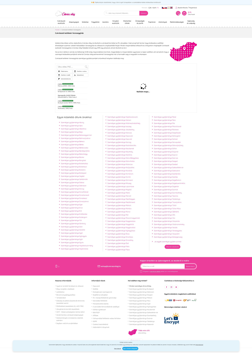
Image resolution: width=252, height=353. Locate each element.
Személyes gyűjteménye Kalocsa (119, 133)
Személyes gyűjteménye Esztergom (74, 217)
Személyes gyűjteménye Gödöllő (73, 230)
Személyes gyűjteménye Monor (118, 212)
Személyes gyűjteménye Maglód (119, 190)
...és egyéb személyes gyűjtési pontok (167, 242)
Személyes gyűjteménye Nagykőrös (120, 224)
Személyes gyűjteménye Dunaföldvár (74, 192)
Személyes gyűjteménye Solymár (166, 152)
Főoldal (57, 29)
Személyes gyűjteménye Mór (118, 215)
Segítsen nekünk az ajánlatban (67, 323)
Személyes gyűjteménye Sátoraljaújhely (168, 145)
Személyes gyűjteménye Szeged (166, 161)
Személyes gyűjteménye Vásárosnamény (169, 224)
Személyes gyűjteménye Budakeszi (74, 167)
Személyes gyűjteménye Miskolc (119, 205)
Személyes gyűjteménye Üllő (164, 215)
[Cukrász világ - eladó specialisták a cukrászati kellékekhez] (65, 13)
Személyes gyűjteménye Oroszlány (120, 240)
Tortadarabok (61, 298)
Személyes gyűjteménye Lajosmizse (120, 186)
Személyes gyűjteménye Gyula (72, 242)
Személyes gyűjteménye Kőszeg (119, 183)
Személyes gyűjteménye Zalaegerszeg (168, 237)
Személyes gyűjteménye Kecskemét (120, 149)
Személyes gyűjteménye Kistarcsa (119, 164)
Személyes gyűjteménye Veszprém (167, 234)
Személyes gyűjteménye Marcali (119, 196)
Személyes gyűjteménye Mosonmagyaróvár (123, 218)
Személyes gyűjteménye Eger (72, 205)
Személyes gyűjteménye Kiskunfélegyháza (123, 158)
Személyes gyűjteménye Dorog (72, 189)
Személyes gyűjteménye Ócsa (118, 234)
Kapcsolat (96, 286)
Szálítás (95, 289)
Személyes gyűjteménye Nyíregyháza (121, 231)
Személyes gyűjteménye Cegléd (72, 176)
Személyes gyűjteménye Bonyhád (73, 160)
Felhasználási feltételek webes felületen (107, 318)
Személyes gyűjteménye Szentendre (167, 174)
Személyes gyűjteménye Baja (72, 132)
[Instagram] (171, 287)
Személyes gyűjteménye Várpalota (167, 221)
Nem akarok (117, 348)
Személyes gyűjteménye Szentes (166, 177)
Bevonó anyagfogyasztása (65, 295)
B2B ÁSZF (96, 312)
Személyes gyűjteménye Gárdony (73, 224)
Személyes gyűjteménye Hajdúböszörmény (77, 246)
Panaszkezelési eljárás (100, 304)
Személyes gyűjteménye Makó (118, 193)
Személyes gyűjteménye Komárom (120, 174)
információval (199, 344)
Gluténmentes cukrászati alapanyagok (69, 315)
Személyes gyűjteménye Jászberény (120, 130)
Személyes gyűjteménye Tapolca (166, 196)
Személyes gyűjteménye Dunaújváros (75, 201)
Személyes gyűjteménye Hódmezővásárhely (123, 123)
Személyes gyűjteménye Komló (119, 177)
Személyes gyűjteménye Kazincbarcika (121, 145)
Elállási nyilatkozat (99, 310)
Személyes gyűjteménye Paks (118, 246)
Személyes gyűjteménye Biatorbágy (74, 154)
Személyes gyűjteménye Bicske (72, 157)
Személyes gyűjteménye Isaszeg (119, 126)
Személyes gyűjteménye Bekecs (72, 141)
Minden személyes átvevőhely (140, 286)
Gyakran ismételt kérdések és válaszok (69, 286)
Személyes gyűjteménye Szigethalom (167, 180)
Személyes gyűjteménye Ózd (118, 243)
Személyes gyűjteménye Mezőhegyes (121, 199)
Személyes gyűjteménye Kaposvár (120, 136)
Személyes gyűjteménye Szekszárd (167, 171)
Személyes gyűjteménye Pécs (165, 120)
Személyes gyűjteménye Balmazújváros (75, 138)
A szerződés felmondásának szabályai (106, 307)
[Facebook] (166, 287)
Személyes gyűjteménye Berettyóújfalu (75, 151)
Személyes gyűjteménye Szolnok (166, 190)
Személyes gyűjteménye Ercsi (72, 208)
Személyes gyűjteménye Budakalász (74, 164)
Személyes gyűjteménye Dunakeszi (74, 198)
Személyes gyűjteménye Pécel (165, 117)
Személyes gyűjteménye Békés (72, 145)
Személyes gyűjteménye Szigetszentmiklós (169, 183)
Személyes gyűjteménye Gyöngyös (74, 236)
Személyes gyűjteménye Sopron (165, 155)
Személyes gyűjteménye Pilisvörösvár (167, 126)
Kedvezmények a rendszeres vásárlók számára (69, 319)
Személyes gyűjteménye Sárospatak (167, 142)
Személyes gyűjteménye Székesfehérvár (168, 167)
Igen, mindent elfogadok (130, 348)
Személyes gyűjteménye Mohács (119, 209)
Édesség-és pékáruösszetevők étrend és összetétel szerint (70, 302)
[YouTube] (176, 287)
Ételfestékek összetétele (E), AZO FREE (70, 306)
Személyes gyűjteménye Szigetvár (166, 186)
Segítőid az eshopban (100, 295)
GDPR (95, 321)
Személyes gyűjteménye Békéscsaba (74, 148)
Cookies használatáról (100, 324)
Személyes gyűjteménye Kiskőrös (119, 155)
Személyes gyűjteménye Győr (72, 239)
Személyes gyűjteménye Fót (71, 220)
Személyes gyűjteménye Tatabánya (167, 199)
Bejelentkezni (190, 266)
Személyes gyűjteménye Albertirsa (73, 129)
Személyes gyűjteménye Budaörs (73, 170)
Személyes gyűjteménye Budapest (73, 173)
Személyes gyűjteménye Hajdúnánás (74, 249)
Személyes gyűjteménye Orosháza (120, 237)
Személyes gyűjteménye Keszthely (120, 152)
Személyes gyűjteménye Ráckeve (166, 130)
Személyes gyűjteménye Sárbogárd (167, 136)
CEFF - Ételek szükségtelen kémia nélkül (70, 312)
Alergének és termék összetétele (67, 309)
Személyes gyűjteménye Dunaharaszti (75, 195)
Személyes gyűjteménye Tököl (165, 205)
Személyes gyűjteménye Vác (164, 218)
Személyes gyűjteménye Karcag (119, 142)
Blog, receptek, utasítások (65, 289)
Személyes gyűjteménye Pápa (118, 250)
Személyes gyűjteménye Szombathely (168, 193)
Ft (158, 8)
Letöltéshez (60, 292)
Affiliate (95, 315)
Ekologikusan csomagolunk (102, 292)
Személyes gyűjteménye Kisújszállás (120, 167)
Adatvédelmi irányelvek (101, 327)
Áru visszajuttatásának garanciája (104, 298)
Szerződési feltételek (100, 301)
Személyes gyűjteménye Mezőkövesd (121, 202)
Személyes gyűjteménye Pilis (164, 123)
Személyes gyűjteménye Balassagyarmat (76, 135)
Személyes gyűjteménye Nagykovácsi (121, 227)
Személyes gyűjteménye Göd (71, 227)
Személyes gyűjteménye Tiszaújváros (167, 202)
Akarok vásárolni (172, 247)
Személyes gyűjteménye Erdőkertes (74, 214)
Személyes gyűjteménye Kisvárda (119, 171)
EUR (154, 8)
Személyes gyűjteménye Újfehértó (166, 212)
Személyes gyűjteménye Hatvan (119, 120)
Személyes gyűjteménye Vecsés (165, 227)
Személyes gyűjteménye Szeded (166, 164)
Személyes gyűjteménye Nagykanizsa (121, 221)
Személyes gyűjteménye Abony (72, 122)
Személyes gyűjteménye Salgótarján (167, 133)
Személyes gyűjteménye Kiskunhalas (121, 161)
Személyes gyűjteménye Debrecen (73, 186)
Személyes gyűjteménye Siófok (165, 149)
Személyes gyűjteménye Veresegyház (168, 231)
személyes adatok (155, 271)
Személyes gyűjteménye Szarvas (166, 158)
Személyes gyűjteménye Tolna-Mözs (167, 209)
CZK (149, 8)
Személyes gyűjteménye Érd (71, 211)
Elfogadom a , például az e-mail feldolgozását (160, 271)
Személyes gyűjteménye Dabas (72, 182)
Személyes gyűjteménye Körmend (120, 180)
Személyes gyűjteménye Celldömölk (74, 179)
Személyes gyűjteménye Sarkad (165, 139)
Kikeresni (144, 13)
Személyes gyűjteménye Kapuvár (119, 139)
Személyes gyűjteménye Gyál (72, 233)
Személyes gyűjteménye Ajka (71, 126)
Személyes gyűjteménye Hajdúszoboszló (122, 117)
